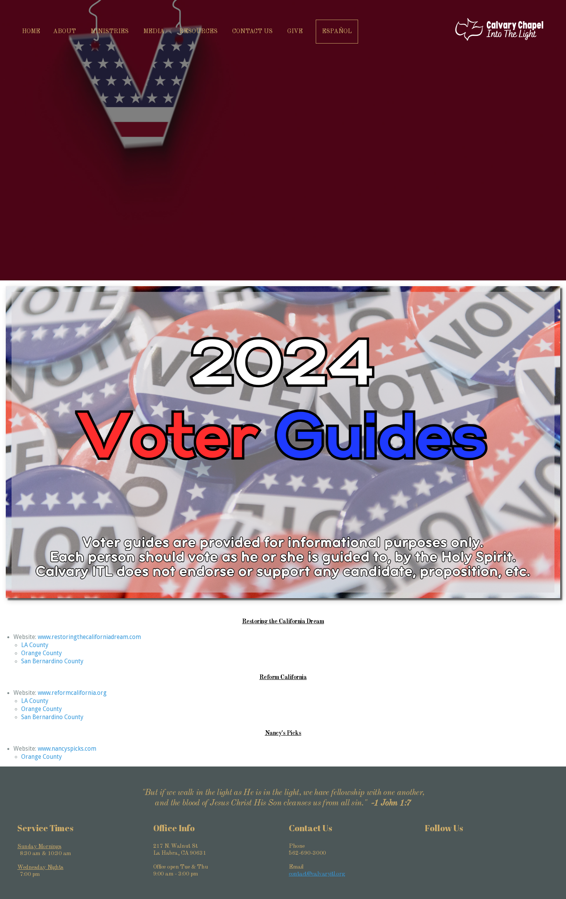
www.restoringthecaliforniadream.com (89, 637)
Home (31, 32)
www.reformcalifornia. (67, 692)
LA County (35, 645)
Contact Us (253, 32)
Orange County (41, 653)
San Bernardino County (52, 661)
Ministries (110, 32)
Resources (199, 32)
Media (154, 32)
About (65, 32)
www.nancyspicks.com (67, 748)
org (102, 692)
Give (295, 32)
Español (337, 32)
